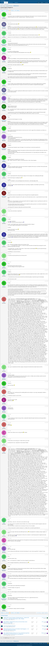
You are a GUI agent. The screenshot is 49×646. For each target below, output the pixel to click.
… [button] (5, 10)
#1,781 (47, 373)
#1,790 (47, 447)
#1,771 (47, 209)
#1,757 (47, 66)
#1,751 (47, 12)
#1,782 (47, 381)
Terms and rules (35, 643)
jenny (2, 8)
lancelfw (45, 629)
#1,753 (47, 31)
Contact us (31, 643)
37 (11, 10)
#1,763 (47, 126)
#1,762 (47, 115)
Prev (2, 10)
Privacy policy (40, 643)
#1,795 (47, 554)
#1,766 (47, 155)
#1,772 (47, 217)
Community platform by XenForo (24, 645)
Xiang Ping (4, 619)
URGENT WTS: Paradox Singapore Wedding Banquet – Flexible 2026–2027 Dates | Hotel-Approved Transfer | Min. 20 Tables (16, 618)
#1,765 (47, 143)
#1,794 (47, 546)
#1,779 (47, 297)
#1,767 (47, 163)
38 (12, 10)
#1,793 (47, 538)
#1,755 (47, 47)
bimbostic (4, 626)
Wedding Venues (12, 619)
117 (15, 10)
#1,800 (47, 604)
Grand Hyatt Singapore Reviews (9, 625)
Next (18, 10)
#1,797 (47, 573)
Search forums (6, 4)
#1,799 (47, 593)
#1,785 (47, 406)
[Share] (45, 12)
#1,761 (47, 104)
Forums (6, 2)
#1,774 (47, 240)
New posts (1, 4)
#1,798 (47, 581)
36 (9, 10)
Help (43, 643)
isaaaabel (4, 623)
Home (2, 2)
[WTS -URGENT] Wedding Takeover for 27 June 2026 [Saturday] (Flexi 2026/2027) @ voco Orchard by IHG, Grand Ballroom (16, 633)
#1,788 (47, 430)
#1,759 (47, 88)
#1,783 (47, 389)
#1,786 (47, 414)
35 (8, 10)
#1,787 (47, 422)
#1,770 (47, 191)
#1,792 (47, 530)
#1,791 (47, 518)
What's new (11, 2)
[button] (13, 2)
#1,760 (47, 96)
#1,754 (47, 39)
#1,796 (47, 564)
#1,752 (47, 22)
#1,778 (47, 281)
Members (16, 2)
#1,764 (47, 134)
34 (6, 10)
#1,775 (47, 253)
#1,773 (47, 232)
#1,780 (47, 365)
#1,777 (47, 270)
